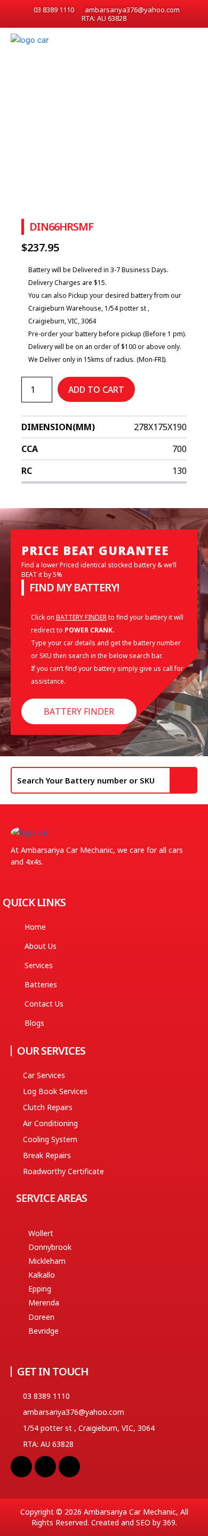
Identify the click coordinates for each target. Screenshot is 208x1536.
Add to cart (96, 389)
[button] (192, 43)
